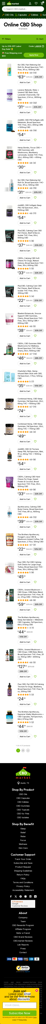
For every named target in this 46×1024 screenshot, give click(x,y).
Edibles (34, 15)
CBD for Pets (23, 813)
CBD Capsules (23, 798)
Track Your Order (23, 859)
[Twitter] (15, 897)
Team (23, 921)
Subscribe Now (19, 1013)
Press (23, 948)
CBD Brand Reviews (23, 937)
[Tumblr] (35, 897)
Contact (23, 952)
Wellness (23, 844)
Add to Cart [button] (25, 82)
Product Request (23, 867)
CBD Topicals (23, 810)
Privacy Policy (23, 886)
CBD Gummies (23, 806)
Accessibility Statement (23, 890)
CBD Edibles (23, 802)
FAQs (23, 878)
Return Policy (23, 874)
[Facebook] (11, 897)
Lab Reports (23, 944)
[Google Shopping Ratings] (23, 904)
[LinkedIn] (30, 897)
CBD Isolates (23, 817)
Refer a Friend (23, 933)
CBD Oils (9, 15)
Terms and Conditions (23, 882)
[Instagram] (25, 897)
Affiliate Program (23, 929)
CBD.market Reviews (23, 941)
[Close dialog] (36, 990)
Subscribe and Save (23, 863)
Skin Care (23, 848)
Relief (23, 832)
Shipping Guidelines (23, 871)
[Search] (5, 9)
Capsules (22, 15)
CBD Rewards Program (23, 925)
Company (23, 917)
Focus (23, 840)
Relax (23, 836)
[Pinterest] (20, 897)
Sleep (23, 828)
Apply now (33, 55)
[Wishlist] (35, 3)
